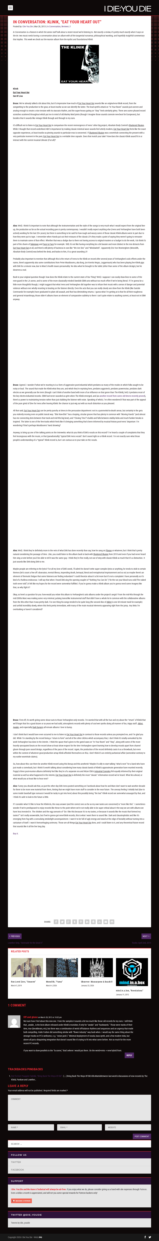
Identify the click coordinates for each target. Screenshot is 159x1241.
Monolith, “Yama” (54, 981)
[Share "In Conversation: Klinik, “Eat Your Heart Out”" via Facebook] (56, 922)
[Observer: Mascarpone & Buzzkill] (97, 967)
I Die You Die (27, 26)
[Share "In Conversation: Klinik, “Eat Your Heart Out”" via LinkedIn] (87, 922)
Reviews (64, 26)
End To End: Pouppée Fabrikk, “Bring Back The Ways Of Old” (36, 1076)
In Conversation (54, 26)
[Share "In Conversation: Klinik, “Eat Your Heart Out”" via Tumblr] (75, 922)
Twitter (16, 1162)
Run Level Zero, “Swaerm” (23, 981)
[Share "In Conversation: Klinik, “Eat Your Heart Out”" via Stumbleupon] (99, 922)
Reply (129, 1055)
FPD (40, 1237)
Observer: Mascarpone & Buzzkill (97, 981)
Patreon (143, 1189)
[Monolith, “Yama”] (62, 967)
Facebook (17, 1169)
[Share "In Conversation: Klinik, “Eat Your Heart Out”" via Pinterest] (81, 922)
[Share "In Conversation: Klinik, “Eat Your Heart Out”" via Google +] (68, 922)
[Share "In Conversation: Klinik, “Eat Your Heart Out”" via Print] (112, 922)
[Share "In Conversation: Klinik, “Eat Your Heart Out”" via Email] (106, 922)
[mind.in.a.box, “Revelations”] (132, 972)
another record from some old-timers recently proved (122, 396)
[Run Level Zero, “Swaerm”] (27, 967)
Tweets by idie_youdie (20, 1223)
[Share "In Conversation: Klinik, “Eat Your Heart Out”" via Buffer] (93, 922)
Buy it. (15, 833)
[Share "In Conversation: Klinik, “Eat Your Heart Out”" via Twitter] (62, 922)
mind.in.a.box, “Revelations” (129, 990)
